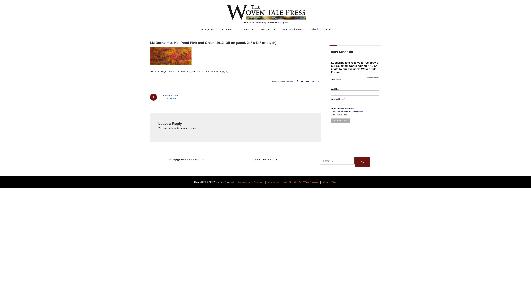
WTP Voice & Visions (293, 29)
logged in (175, 128)
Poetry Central (268, 29)
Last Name (336, 89)
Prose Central (246, 29)
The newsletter (340, 115)
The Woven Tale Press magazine (348, 112)
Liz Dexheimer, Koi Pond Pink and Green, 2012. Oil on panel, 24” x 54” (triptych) (213, 43)
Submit (314, 29)
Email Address (338, 99)
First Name (336, 79)
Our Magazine (207, 29)
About (328, 29)
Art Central (227, 29)
